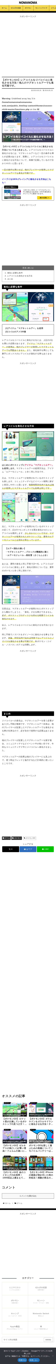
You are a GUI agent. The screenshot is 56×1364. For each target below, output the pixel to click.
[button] (51, 1338)
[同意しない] (52, 1355)
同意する (22, 1360)
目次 (25, 268)
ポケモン (17, 838)
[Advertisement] (28, 46)
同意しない (34, 1360)
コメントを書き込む (28, 1196)
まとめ (10, 279)
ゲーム (7, 838)
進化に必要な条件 (15, 273)
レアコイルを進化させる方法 (20, 276)
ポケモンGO (30, 838)
